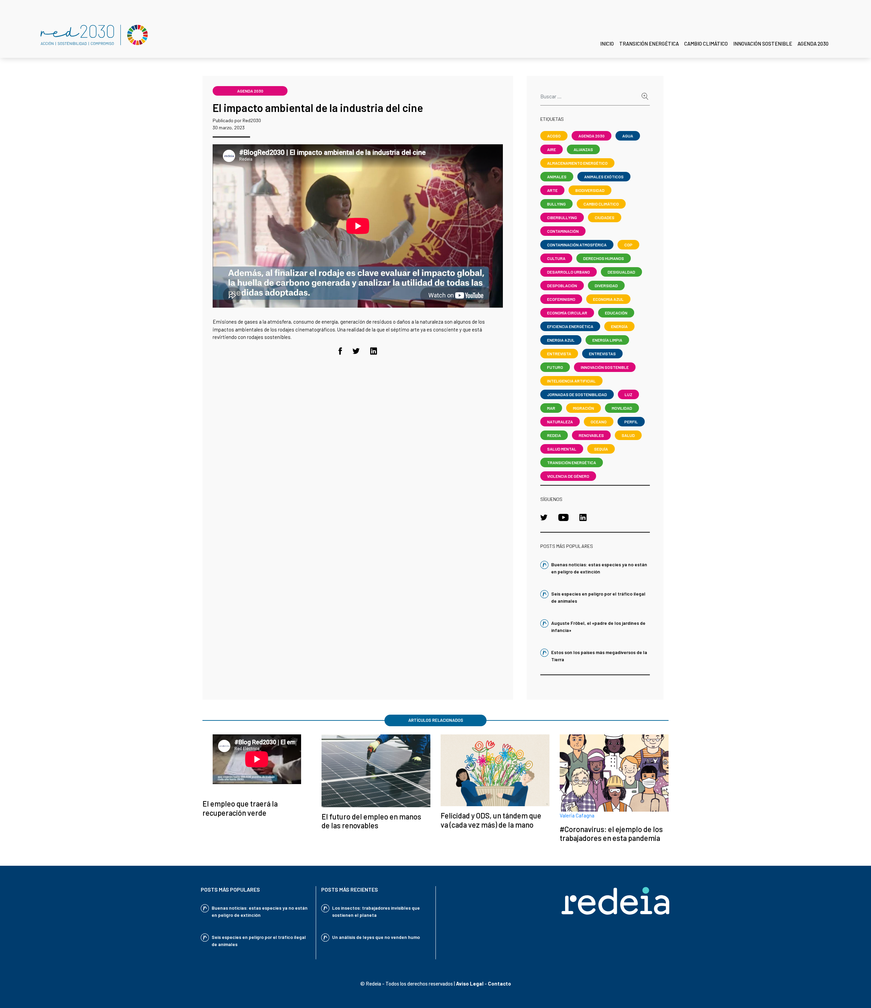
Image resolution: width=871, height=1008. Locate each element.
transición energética (571, 462)
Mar (551, 408)
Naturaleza (560, 421)
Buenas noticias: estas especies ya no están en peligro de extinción (599, 568)
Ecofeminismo (561, 299)
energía (619, 326)
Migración (583, 408)
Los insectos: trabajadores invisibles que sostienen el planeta (376, 911)
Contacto (499, 983)
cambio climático (601, 203)
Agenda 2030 (813, 43)
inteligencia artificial (571, 380)
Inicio (607, 43)
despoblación (562, 285)
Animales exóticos (604, 176)
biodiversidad (590, 190)
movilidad (622, 408)
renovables (591, 435)
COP (628, 244)
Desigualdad (621, 272)
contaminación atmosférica (577, 244)
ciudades (604, 217)
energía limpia (607, 340)
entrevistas (602, 353)
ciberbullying (562, 217)
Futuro (555, 367)
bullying (556, 203)
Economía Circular (567, 312)
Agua (627, 135)
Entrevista (559, 353)
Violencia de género (568, 476)
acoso (554, 135)
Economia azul (608, 299)
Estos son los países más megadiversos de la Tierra (599, 655)
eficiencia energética (570, 326)
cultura (556, 258)
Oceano (599, 421)
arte (552, 190)
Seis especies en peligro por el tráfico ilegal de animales (598, 597)
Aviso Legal (469, 983)
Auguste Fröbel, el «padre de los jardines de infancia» (598, 626)
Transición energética (649, 43)
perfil (631, 421)
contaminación (563, 231)
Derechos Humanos (603, 258)
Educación (616, 312)
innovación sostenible (605, 367)
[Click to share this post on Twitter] (356, 350)
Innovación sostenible (762, 43)
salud (628, 435)
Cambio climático (706, 43)
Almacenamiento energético (577, 163)
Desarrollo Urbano (568, 272)
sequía (601, 448)
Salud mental (561, 448)
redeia (554, 435)
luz (628, 394)
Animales (556, 176)
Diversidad (606, 285)
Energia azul (561, 340)
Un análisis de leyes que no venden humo (376, 937)
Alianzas (583, 149)
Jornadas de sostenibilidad (577, 394)
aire (551, 149)
